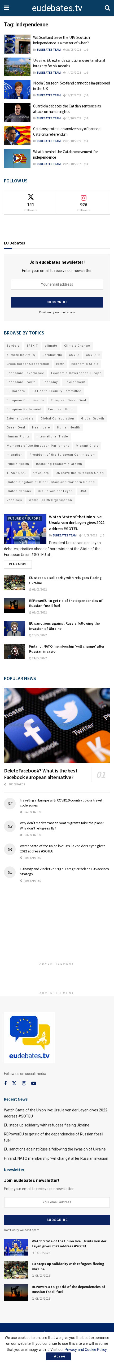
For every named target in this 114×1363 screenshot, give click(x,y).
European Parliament (24, 409)
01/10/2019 (73, 141)
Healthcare (41, 427)
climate (51, 345)
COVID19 (93, 355)
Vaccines (14, 500)
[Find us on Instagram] (24, 1084)
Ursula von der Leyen (55, 491)
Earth (60, 364)
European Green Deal (68, 400)
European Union (61, 409)
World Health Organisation (50, 500)
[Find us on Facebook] (5, 1084)
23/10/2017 (73, 164)
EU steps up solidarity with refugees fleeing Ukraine (46, 1125)
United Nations (19, 491)
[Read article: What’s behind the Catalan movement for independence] (17, 158)
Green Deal (16, 427)
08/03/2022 (39, 589)
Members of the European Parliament (38, 445)
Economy (50, 382)
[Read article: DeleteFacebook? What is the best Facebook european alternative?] (57, 725)
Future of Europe (24, 518)
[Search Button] (107, 8)
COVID (74, 355)
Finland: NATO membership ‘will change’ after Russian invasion (56, 1158)
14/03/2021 (73, 72)
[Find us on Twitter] (14, 1083)
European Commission (25, 400)
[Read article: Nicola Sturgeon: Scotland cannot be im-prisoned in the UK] (17, 89)
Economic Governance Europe (76, 373)
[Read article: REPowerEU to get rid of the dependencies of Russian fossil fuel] (14, 605)
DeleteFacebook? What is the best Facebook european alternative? (40, 773)
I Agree (58, 1356)
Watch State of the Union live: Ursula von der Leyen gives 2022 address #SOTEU (76, 522)
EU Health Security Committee (56, 391)
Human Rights (18, 436)
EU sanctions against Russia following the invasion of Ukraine (55, 1149)
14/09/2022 (89, 535)
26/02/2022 (39, 635)
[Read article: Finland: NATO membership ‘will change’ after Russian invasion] (14, 651)
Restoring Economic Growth (59, 464)
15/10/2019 (73, 118)
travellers (41, 473)
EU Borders (16, 391)
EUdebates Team (49, 49)
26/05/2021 (73, 49)
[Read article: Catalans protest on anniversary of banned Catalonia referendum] (17, 135)
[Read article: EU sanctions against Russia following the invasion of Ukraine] (14, 628)
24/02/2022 (39, 658)
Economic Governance (25, 373)
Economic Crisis (84, 364)
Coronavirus (52, 355)
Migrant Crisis (87, 445)
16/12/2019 (73, 95)
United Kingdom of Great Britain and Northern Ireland (51, 482)
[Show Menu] (6, 8)
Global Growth (92, 418)
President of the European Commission (62, 454)
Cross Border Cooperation (28, 364)
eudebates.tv (57, 7)
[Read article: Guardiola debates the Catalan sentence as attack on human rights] (17, 112)
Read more (20, 563)
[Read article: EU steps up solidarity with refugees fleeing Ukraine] (14, 582)
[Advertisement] (57, 925)
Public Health (18, 464)
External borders (20, 418)
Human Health (68, 427)
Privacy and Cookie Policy (86, 1349)
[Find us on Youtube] (33, 1084)
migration (15, 454)
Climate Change (77, 345)
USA (83, 491)
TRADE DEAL (17, 473)
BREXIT (32, 345)
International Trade (52, 436)
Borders (13, 345)
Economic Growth (21, 382)
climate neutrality (21, 355)
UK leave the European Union (80, 473)
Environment (75, 382)
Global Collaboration (57, 418)
